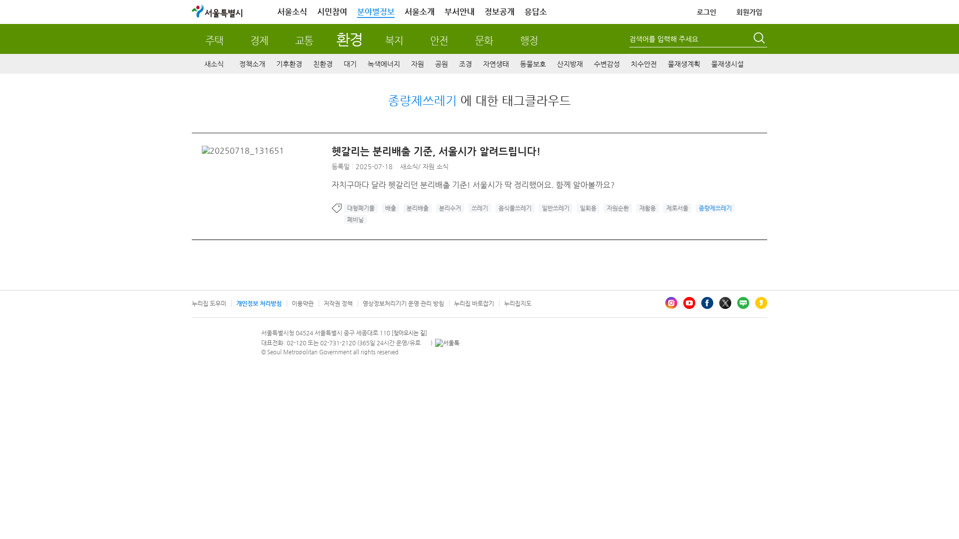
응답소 (535, 11)
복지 (394, 40)
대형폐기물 (361, 208)
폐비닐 (355, 219)
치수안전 (644, 64)
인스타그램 (671, 303)
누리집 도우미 (209, 303)
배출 (390, 208)
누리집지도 (517, 303)
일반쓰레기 (555, 208)
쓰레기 (480, 208)
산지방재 (570, 64)
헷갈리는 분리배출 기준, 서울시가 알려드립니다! (436, 151)
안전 (439, 40)
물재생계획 (684, 64)
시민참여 (332, 11)
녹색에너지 (384, 64)
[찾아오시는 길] (409, 333)
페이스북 (707, 303)
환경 (349, 39)
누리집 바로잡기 (474, 303)
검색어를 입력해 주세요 (663, 39)
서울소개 (420, 11)
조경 (465, 64)
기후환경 (289, 64)
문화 (484, 40)
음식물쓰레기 (514, 208)
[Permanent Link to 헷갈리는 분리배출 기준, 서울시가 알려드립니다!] (245, 150)
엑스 (725, 303)
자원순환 (618, 208)
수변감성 (607, 64)
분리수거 (450, 208)
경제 (259, 40)
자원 (417, 64)
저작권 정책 (338, 303)
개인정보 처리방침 (259, 303)
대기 (350, 64)
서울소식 (292, 11)
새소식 (214, 64)
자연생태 (496, 64)
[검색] (760, 39)
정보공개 (499, 11)
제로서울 (677, 208)
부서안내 (460, 11)
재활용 (647, 208)
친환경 (323, 64)
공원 (441, 64)
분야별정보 (376, 11)
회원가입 (749, 12)
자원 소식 (436, 166)
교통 (304, 40)
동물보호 (533, 64)
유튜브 (689, 303)
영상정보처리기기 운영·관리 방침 (403, 303)
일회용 (588, 208)
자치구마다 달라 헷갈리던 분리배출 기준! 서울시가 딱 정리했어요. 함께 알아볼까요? (473, 185)
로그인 (706, 12)
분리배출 (418, 208)
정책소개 (252, 64)
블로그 (743, 303)
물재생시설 (727, 64)
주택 (214, 40)
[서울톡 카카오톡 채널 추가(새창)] (447, 343)
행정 (529, 40)
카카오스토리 (761, 303)
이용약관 (303, 303)
